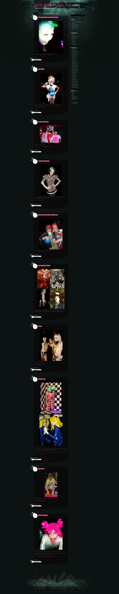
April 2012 (73, 50)
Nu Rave (73, 41)
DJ (72, 39)
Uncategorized (74, 44)
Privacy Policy (74, 26)
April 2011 (73, 60)
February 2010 (74, 81)
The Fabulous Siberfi (44, 265)
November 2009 (74, 85)
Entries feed (74, 96)
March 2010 (74, 79)
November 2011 (74, 53)
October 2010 (74, 69)
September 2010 (74, 70)
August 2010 (74, 72)
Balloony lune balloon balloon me (48, 215)
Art (72, 35)
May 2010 (73, 76)
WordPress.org (74, 99)
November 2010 (74, 67)
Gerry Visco (49, 556)
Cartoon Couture (39, 457)
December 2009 (74, 84)
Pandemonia (41, 379)
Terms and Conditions (75, 24)
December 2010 (74, 66)
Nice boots (41, 468)
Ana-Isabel (41, 69)
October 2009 (74, 87)
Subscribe (74, 5)
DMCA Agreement (75, 27)
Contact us (73, 23)
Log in (73, 94)
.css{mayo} (64, 582)
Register (73, 93)
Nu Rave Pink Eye (43, 121)
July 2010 (73, 73)
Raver (38, 254)
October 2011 (74, 54)
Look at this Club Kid (52, 5)
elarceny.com (43, 500)
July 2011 (73, 57)
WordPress (72, 582)
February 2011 (74, 63)
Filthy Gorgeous (43, 515)
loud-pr (49, 146)
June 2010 (73, 75)
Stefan (40, 326)
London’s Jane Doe (43, 161)
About (73, 29)
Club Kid (38, 110)
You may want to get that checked (48, 17)
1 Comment (36, 205)
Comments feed (74, 97)
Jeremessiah (51, 54)
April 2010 (73, 78)
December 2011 (74, 51)
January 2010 (74, 82)
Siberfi (44, 107)
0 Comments (36, 59)
